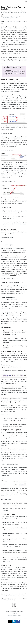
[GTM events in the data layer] (14, 375)
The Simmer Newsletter (13, 67)
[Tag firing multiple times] (14, 117)
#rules (8, 17)
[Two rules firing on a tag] (14, 156)
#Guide (4, 17)
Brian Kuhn (13, 275)
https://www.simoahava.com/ (14, 615)
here (2, 23)
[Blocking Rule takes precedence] (14, 482)
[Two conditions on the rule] (14, 190)
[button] (25, 1)
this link (8, 70)
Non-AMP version (7, 19)
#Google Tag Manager (19, 16)
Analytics (11, 16)
